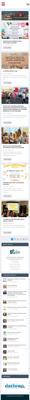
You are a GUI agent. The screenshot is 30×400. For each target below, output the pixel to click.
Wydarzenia (11, 45)
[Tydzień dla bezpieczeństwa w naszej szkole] (15, 209)
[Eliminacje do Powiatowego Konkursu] (5, 346)
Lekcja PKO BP (10, 351)
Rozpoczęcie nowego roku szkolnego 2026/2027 (16, 279)
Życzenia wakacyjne (10, 71)
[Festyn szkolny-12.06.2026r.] (5, 333)
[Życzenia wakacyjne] (15, 60)
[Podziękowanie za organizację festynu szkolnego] (5, 327)
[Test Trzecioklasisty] (5, 370)
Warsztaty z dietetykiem (13, 357)
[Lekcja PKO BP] (5, 352)
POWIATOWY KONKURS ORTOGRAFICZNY (13, 339)
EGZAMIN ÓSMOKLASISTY (13, 363)
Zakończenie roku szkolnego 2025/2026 (17, 307)
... (20, 239)
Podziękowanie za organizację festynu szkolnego (16, 326)
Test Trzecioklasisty (12, 369)
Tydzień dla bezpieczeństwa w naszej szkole (16, 314)
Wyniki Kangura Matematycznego (15, 320)
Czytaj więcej (7, 47)
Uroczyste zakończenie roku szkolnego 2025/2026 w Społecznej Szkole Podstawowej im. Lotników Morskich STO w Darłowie (17, 293)
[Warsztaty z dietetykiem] (5, 358)
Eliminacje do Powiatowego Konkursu (16, 345)
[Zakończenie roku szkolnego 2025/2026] (15, 172)
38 (23, 239)
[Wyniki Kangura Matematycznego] (5, 321)
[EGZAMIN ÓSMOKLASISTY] (5, 364)
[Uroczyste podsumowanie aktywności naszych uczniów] (15, 135)
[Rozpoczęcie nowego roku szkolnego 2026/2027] (15, 31)
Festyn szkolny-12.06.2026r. (14, 332)
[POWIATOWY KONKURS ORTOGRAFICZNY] (5, 339)
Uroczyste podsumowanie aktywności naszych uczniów (16, 301)
